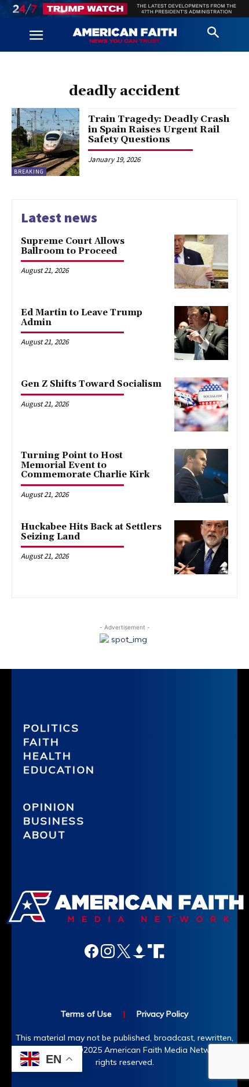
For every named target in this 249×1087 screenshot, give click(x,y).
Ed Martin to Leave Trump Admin (81, 317)
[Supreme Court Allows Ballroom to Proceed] (201, 262)
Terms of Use (86, 1014)
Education (59, 769)
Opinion (49, 807)
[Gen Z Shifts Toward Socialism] (201, 404)
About (45, 834)
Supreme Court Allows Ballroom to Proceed (72, 246)
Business (54, 820)
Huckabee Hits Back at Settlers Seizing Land (91, 531)
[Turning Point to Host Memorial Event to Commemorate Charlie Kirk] (201, 476)
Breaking (29, 171)
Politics (51, 728)
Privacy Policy (162, 1014)
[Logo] (124, 36)
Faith (41, 741)
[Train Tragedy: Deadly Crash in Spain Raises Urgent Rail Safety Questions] (45, 142)
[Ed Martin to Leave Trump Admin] (201, 333)
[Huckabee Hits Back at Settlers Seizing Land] (201, 547)
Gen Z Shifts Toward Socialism (91, 384)
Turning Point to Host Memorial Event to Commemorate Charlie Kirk (85, 465)
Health (47, 755)
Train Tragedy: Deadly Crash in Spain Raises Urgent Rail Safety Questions (158, 129)
